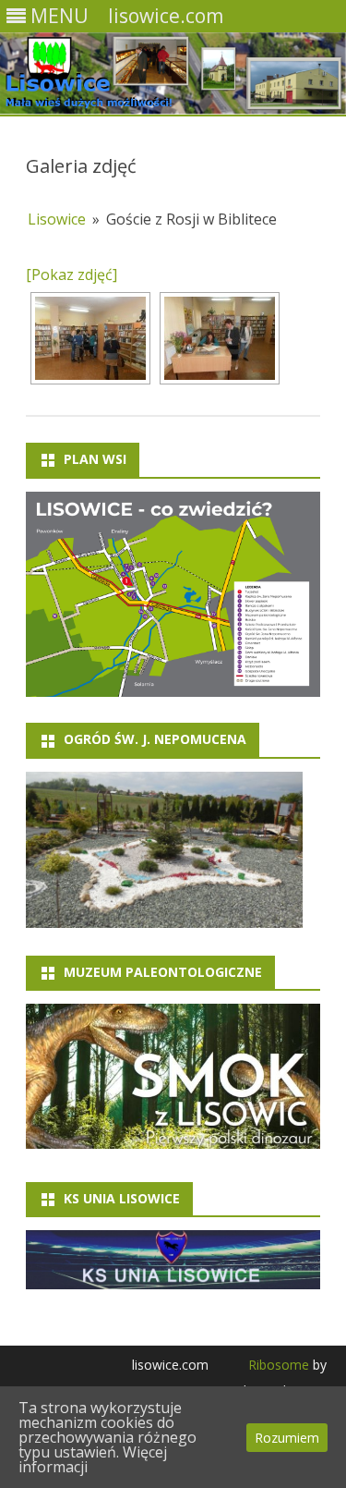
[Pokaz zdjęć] (71, 274)
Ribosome (278, 1364)
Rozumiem (287, 1437)
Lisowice (57, 219)
